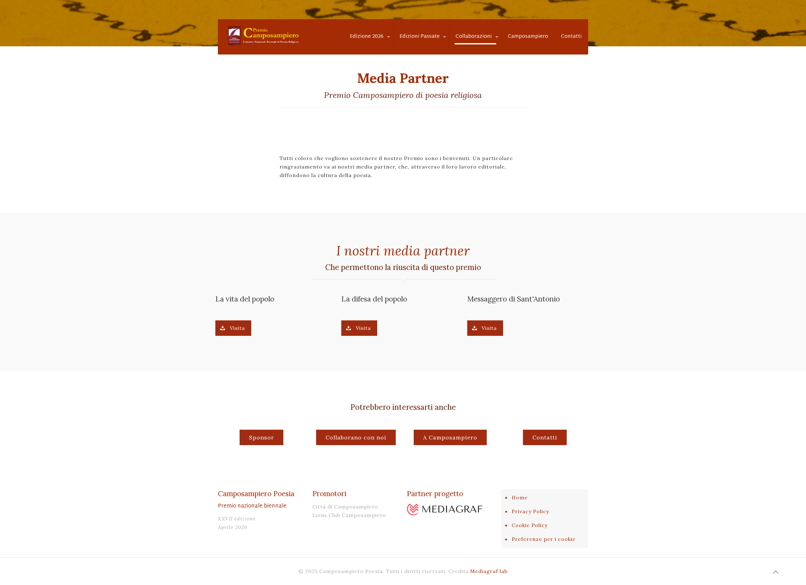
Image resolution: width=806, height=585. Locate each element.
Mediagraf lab (489, 571)
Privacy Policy (530, 511)
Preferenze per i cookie (544, 539)
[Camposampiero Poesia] (262, 35)
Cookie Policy (530, 525)
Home (520, 497)
